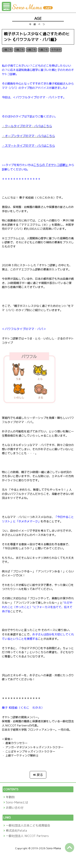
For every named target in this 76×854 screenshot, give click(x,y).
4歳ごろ (31, 49)
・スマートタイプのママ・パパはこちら (28, 145)
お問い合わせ (15, 808)
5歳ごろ (43, 49)
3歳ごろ (19, 49)
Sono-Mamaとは (17, 802)
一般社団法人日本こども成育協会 (28, 825)
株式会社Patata (16, 831)
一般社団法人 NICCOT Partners (27, 836)
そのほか (56, 49)
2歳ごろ (7, 49)
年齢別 (10, 797)
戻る (40, 775)
